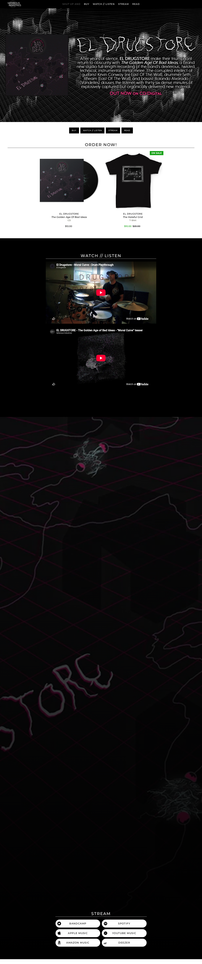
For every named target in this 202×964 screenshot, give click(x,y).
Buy (74, 130)
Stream (112, 130)
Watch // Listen (92, 130)
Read (127, 130)
